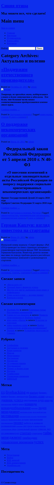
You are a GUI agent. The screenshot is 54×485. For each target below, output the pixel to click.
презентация (36, 419)
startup (34, 392)
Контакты (12, 43)
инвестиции (46, 114)
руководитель (39, 426)
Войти (10, 457)
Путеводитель (14, 38)
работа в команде (33, 423)
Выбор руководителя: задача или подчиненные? (27, 326)
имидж (48, 400)
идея (41, 400)
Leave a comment (18, 117)
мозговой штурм (39, 412)
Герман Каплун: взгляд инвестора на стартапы (25, 227)
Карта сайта (13, 40)
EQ (3, 392)
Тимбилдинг (13, 373)
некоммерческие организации (34, 215)
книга (15, 404)
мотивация (10, 416)
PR (27, 392)
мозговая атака (26, 412)
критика (34, 408)
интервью (6, 272)
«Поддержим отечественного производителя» (17, 75)
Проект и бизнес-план (18, 368)
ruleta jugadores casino (17, 325)
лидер (42, 408)
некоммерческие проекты (13, 218)
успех (39, 442)
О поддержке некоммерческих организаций (18, 129)
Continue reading (10, 109)
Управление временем (18, 376)
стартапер (25, 272)
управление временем (17, 442)
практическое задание (18, 419)
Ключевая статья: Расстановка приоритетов (26, 311)
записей (13, 460)
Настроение (13, 358)
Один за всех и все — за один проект (25, 295)
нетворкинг (42, 417)
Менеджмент (13, 355)
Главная (11, 33)
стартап (5, 117)
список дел (44, 429)
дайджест (49, 397)
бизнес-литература (18, 396)
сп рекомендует (10, 433)
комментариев (16, 463)
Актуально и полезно (20, 114)
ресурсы (27, 426)
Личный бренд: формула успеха (22, 287)
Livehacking (12, 345)
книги (21, 404)
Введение (11, 35)
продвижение (7, 423)
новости (4, 420)
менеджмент (10, 412)
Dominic (11, 330)
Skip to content (8, 28)
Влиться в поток (15, 297)
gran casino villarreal (16, 320)
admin (34, 87)
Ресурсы (36, 213)
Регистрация (13, 455)
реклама (19, 426)
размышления (8, 426)
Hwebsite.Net (13, 310)
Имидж (10, 353)
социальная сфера (8, 429)
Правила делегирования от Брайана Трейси (27, 316)
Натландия (12, 361)
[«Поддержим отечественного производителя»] (6, 89)
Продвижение (14, 366)
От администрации (16, 363)
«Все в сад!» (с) (14, 284)
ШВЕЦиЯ (12, 379)
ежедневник (30, 400)
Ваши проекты (14, 350)
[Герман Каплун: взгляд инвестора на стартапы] (9, 240)
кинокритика (6, 404)
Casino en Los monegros (18, 315)
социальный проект (27, 429)
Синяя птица (14, 5)
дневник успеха (12, 400)
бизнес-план (36, 396)
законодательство (9, 215)
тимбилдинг (29, 437)
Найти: (4, 48)
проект (18, 423)
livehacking (16, 392)
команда (30, 404)
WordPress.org (13, 465)
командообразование (16, 408)
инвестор (44, 270)
